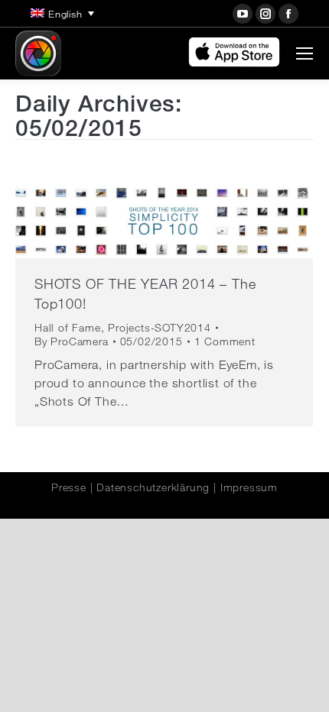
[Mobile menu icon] (304, 53)
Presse (68, 487)
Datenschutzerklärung (153, 487)
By (71, 341)
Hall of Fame (67, 328)
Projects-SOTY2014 (159, 328)
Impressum (249, 487)
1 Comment (225, 341)
